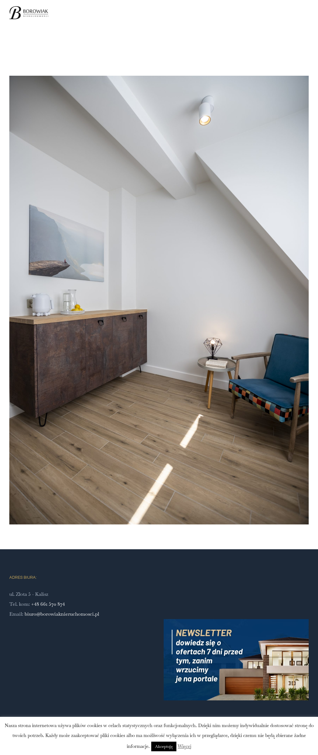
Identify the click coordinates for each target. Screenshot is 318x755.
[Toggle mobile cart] (295, 19)
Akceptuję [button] (164, 746)
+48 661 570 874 (48, 604)
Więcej (184, 746)
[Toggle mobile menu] (306, 19)
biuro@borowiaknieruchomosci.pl (62, 614)
